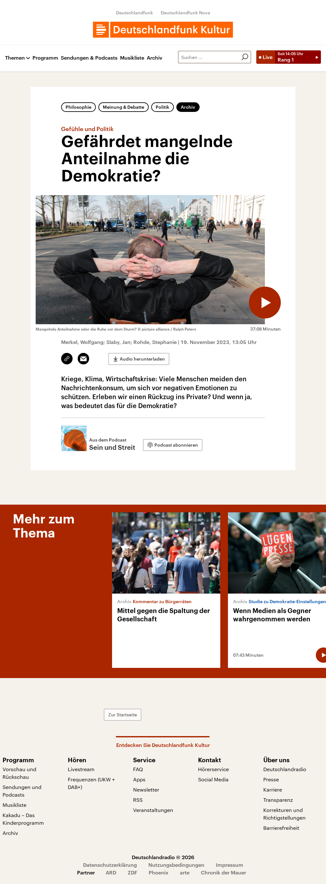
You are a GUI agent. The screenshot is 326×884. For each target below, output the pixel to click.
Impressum (229, 865)
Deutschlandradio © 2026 (163, 857)
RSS (138, 800)
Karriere (272, 789)
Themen (15, 58)
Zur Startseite (122, 714)
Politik (162, 107)
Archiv (154, 58)
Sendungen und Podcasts (22, 791)
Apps (139, 779)
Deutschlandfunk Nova (185, 12)
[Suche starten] (245, 57)
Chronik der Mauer (223, 872)
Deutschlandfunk (134, 12)
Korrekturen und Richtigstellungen (284, 814)
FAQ (138, 769)
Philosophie (78, 107)
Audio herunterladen (142, 359)
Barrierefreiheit (281, 828)
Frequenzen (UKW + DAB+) (91, 783)
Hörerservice (213, 769)
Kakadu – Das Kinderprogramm (23, 819)
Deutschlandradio (284, 769)
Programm (45, 58)
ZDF (132, 872)
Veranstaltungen (153, 810)
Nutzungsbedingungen (176, 865)
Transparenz (278, 800)
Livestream (81, 769)
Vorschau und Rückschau (19, 773)
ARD (111, 872)
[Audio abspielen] (265, 302)
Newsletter (146, 789)
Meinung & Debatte (123, 107)
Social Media (213, 779)
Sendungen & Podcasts (89, 58)
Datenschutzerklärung (110, 865)
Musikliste (132, 58)
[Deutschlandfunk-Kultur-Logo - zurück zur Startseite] (163, 30)
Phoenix (158, 872)
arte (184, 872)
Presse (271, 779)
